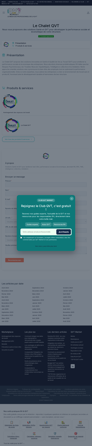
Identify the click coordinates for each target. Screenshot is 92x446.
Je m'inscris (64, 232)
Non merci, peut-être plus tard (46, 246)
